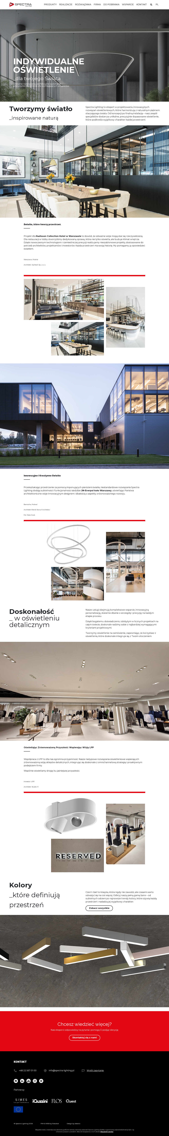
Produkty (50, 4)
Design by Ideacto (73, 1124)
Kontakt (141, 4)
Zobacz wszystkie (99, 908)
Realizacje (65, 4)
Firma (97, 4)
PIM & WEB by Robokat (50, 1124)
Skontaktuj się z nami (84, 1037)
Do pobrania (111, 4)
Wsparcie (128, 4)
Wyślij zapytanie (95, 1070)
